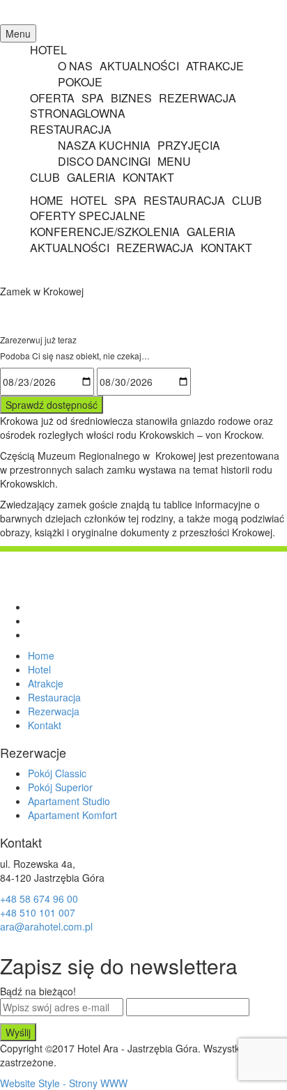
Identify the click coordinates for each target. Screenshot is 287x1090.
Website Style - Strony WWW (63, 1083)
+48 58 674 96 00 (39, 898)
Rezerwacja (197, 98)
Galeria (91, 177)
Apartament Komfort (72, 815)
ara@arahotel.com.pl (46, 926)
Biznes (131, 98)
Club (45, 177)
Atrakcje (215, 66)
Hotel (48, 50)
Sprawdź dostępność (52, 405)
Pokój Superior (60, 787)
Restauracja (184, 200)
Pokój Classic (57, 773)
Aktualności (139, 66)
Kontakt (148, 177)
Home (41, 655)
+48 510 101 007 (37, 912)
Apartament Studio (69, 801)
